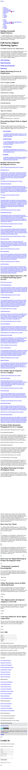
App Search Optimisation (6, 688)
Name (2, 635)
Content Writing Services (6, 686)
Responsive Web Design (6, 662)
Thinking (5, 16)
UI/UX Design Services (6, 660)
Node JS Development (5, 676)
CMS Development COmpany (7, 667)
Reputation (5, 12)
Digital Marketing (7, 9)
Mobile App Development (8, 11)
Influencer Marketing (5, 695)
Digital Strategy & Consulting (7, 691)
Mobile (2, 637)
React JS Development (5, 674)
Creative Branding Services (6, 698)
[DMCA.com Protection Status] (5, 728)
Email (2, 636)
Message (2, 639)
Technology (5, 8)
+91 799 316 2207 (4, 725)
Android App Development (6, 708)
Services (5, 20)
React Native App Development (7, 710)
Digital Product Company (6, 669)
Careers (5, 14)
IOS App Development (5, 705)
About (4, 7)
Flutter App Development (6, 703)
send (2, 640)
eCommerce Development (6, 665)
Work (4, 13)
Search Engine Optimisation (7, 682)
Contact (5, 17)
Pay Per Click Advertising (6, 693)
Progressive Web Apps (5, 672)
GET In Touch (4, 759)
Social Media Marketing (6, 684)
